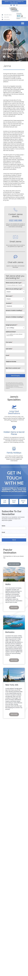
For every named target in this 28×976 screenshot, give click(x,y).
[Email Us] (6, 19)
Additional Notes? (11, 332)
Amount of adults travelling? (14, 310)
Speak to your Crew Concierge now (14, 2)
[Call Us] (5, 17)
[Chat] (6, 15)
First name (9, 342)
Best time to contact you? (13, 368)
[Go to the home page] (14, 9)
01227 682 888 (15, 220)
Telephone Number (11, 361)
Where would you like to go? (14, 282)
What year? (9, 296)
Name (3, 526)
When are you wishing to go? (14, 289)
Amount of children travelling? (15, 317)
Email (8, 355)
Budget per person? (12, 325)
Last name (9, 349)
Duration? (9, 303)
